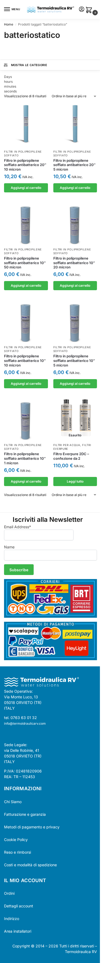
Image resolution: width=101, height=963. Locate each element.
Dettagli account (18, 906)
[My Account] (81, 9)
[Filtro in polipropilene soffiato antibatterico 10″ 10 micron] (26, 320)
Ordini (9, 893)
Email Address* (17, 526)
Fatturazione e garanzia (25, 814)
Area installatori (17, 931)
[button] (90, 10)
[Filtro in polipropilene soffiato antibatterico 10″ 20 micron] (75, 222)
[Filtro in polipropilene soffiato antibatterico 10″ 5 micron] (75, 320)
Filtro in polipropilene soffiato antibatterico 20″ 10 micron (25, 165)
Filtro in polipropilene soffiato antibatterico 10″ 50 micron (25, 263)
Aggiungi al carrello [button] (26, 188)
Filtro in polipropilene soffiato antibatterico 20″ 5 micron (74, 165)
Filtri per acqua (66, 445)
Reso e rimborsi (17, 852)
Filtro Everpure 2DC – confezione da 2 (71, 456)
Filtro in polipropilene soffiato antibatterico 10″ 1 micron (25, 458)
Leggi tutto (75, 481)
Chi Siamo (13, 801)
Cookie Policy (16, 839)
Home (8, 24)
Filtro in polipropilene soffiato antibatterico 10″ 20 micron (74, 263)
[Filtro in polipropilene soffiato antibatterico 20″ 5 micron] (75, 124)
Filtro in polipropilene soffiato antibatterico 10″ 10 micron (25, 360)
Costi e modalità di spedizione (30, 865)
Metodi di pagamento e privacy (32, 827)
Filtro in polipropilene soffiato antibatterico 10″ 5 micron (74, 360)
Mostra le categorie (29, 65)
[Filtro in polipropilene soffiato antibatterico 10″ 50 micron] (26, 222)
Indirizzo (11, 918)
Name (9, 547)
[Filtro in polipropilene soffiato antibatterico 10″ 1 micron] (26, 418)
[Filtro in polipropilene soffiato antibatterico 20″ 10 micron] (26, 124)
